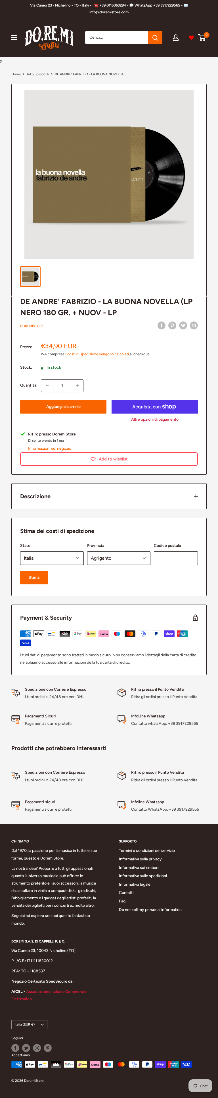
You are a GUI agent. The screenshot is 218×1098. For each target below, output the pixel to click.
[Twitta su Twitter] (183, 325)
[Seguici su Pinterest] (48, 1048)
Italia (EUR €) (24, 1024)
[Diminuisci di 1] (47, 386)
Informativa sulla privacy (140, 859)
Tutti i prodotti (37, 74)
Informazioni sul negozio (49, 448)
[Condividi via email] (194, 325)
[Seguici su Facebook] (15, 1048)
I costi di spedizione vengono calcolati (97, 354)
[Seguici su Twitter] (26, 1048)
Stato (25, 545)
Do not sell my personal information (150, 909)
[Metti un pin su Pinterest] (172, 325)
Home (16, 74)
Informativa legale (134, 884)
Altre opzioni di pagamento (155, 419)
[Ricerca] (155, 37)
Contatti (126, 892)
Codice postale (167, 545)
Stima (34, 577)
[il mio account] (176, 37)
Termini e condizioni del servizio (147, 850)
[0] (202, 37)
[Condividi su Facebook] (161, 325)
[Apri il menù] (14, 37)
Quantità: (28, 385)
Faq (122, 901)
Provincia (95, 545)
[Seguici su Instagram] (37, 1048)
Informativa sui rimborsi (139, 867)
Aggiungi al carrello (63, 406)
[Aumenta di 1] (77, 386)
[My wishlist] (191, 37)
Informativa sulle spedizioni (143, 875)
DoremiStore (32, 326)
